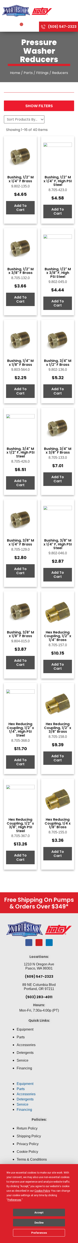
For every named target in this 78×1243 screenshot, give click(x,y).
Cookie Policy (27, 1151)
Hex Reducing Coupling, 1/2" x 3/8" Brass (57, 727)
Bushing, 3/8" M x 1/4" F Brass (20, 542)
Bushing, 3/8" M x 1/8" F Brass (20, 634)
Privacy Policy (28, 1144)
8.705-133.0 (58, 457)
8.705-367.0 (20, 836)
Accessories (26, 1045)
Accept (39, 1212)
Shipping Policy (29, 1136)
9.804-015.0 (20, 641)
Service (22, 1060)
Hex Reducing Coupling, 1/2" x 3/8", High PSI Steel (20, 825)
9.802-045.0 (58, 282)
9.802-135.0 (20, 186)
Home (15, 72)
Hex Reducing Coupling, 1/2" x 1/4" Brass (57, 636)
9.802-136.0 (58, 369)
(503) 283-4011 (39, 997)
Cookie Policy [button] (42, 1190)
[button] (39, 1078)
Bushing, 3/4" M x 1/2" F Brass (57, 362)
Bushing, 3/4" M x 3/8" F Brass (57, 450)
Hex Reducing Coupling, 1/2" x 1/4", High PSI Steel (20, 729)
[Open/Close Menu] (66, 10)
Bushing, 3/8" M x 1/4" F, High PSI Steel (58, 544)
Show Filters (39, 105)
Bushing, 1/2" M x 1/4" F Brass (20, 179)
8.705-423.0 (58, 190)
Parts (28, 72)
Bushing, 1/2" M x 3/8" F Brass (20, 271)
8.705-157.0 (58, 645)
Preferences (39, 1232)
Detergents (25, 1052)
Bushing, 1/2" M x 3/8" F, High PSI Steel (58, 273)
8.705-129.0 (20, 549)
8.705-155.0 (58, 832)
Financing (24, 1068)
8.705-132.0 (20, 278)
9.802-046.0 (58, 553)
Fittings (42, 72)
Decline (39, 1222)
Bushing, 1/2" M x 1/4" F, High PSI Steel (58, 181)
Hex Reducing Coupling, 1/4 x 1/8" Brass (58, 823)
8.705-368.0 (20, 740)
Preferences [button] (14, 1199)
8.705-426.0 (20, 461)
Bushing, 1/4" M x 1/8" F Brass (20, 362)
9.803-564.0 (20, 369)
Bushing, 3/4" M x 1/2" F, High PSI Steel (20, 452)
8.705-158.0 (58, 737)
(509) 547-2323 (39, 976)
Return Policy (27, 1128)
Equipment (25, 1029)
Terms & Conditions (32, 1159)
